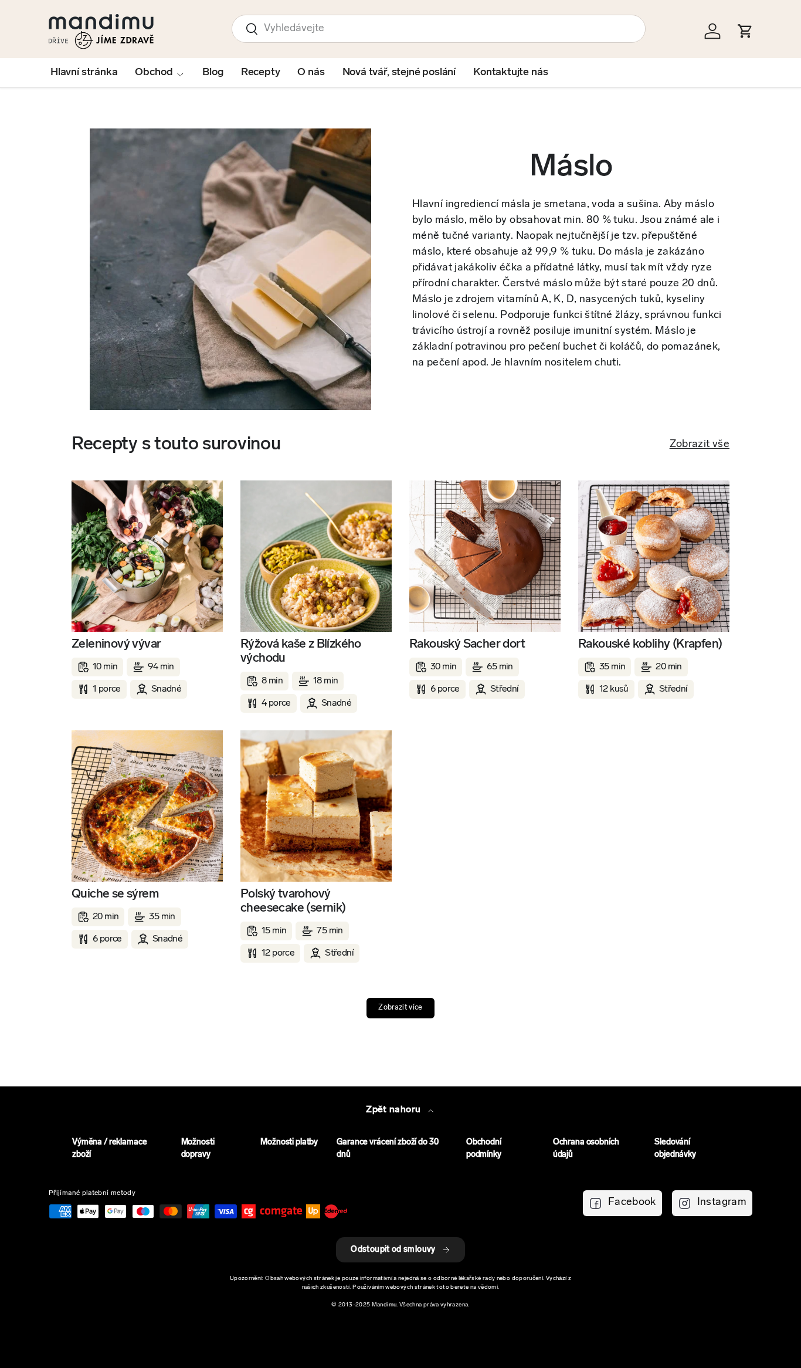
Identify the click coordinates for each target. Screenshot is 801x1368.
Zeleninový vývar (116, 644)
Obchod (153, 72)
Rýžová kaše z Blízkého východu (300, 651)
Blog (212, 72)
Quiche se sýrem (115, 894)
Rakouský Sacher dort (467, 644)
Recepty (260, 72)
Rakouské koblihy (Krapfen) (650, 644)
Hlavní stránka (83, 72)
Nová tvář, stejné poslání (399, 72)
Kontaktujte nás (510, 72)
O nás (310, 72)
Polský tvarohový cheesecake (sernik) (293, 901)
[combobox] (438, 28)
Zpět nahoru (394, 1110)
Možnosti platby (289, 1142)
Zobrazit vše (699, 444)
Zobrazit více (400, 1007)
